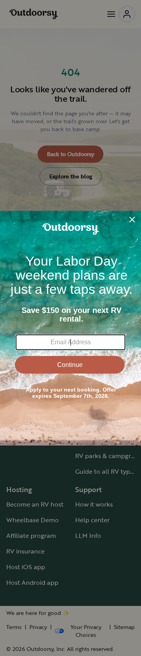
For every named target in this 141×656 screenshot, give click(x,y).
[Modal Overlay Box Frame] (70, 328)
